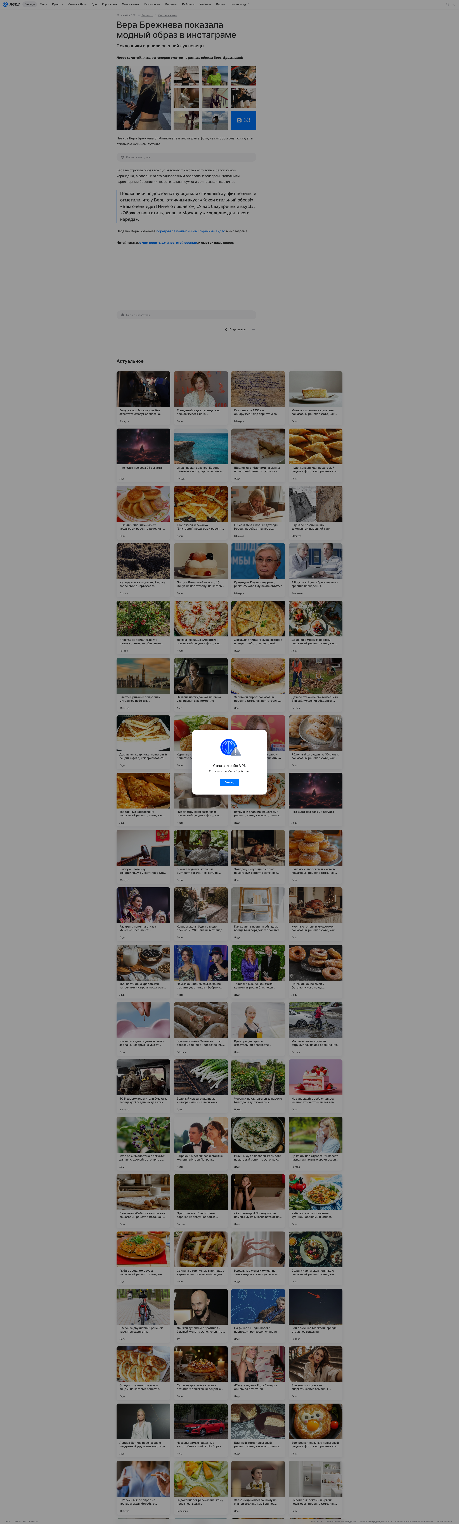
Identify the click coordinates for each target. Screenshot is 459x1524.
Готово (230, 782)
